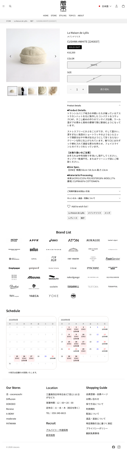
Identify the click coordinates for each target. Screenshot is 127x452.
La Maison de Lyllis (78, 34)
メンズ (107, 212)
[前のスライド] (9, 56)
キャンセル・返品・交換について (81, 198)
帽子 (83, 218)
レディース (72, 218)
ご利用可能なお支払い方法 (78, 191)
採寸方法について (94, 403)
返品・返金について (96, 418)
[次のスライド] (56, 56)
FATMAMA (11, 423)
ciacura (16, 447)
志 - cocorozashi (14, 394)
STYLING (62, 15)
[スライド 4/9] (42, 91)
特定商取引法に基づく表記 (99, 423)
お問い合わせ (92, 399)
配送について (92, 413)
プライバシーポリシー (97, 428)
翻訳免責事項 (92, 433)
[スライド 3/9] (32, 91)
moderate (11, 418)
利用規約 (90, 408)
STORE (54, 15)
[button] (104, 6)
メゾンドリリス (94, 212)
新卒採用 (50, 435)
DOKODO (10, 403)
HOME (45, 15)
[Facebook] (113, 447)
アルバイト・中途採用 (57, 429)
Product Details (74, 105)
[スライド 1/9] (12, 91)
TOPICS (72, 15)
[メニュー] (3, 6)
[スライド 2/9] (22, 91)
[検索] (10, 6)
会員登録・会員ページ (97, 394)
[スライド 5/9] (52, 91)
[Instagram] (119, 447)
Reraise (10, 408)
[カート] (123, 6)
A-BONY (10, 413)
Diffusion (10, 399)
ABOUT (81, 15)
